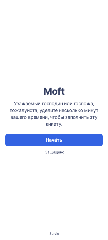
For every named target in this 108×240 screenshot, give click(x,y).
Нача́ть (54, 140)
